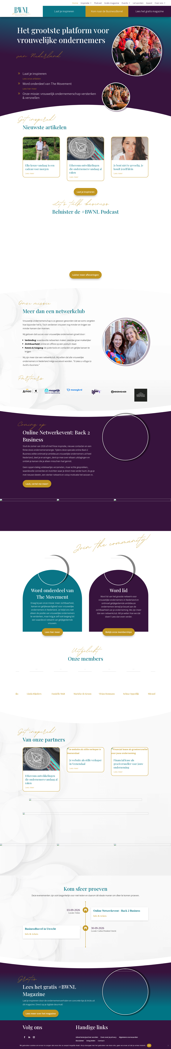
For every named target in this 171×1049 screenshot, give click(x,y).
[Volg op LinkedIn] (29, 1037)
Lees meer (29, 173)
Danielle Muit (27, 693)
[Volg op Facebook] (24, 1037)
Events (125, 3)
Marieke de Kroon (52, 693)
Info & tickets (100, 916)
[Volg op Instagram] (34, 1037)
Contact (101, 1040)
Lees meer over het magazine (41, 1013)
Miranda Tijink (124, 693)
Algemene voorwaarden (128, 1037)
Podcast (98, 3)
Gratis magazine (111, 3)
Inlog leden (90, 1040)
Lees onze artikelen (32, 78)
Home (75, 3)
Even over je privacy (108, 1037)
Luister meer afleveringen (85, 274)
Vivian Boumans (76, 693)
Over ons (159, 3)
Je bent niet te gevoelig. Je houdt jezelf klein (128, 167)
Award (149, 3)
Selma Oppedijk (100, 693)
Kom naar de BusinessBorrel (107, 11)
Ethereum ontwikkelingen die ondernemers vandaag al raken (85, 169)
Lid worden (138, 3)
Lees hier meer (30, 88)
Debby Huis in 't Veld (148, 693)
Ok (149, 1045)
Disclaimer (80, 1040)
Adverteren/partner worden (87, 1037)
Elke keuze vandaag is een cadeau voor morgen (39, 167)
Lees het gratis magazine (150, 11)
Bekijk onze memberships (118, 631)
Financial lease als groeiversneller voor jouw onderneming (128, 763)
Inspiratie (85, 3)
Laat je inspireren (64, 11)
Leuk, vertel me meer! (37, 483)
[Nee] (168, 1045)
